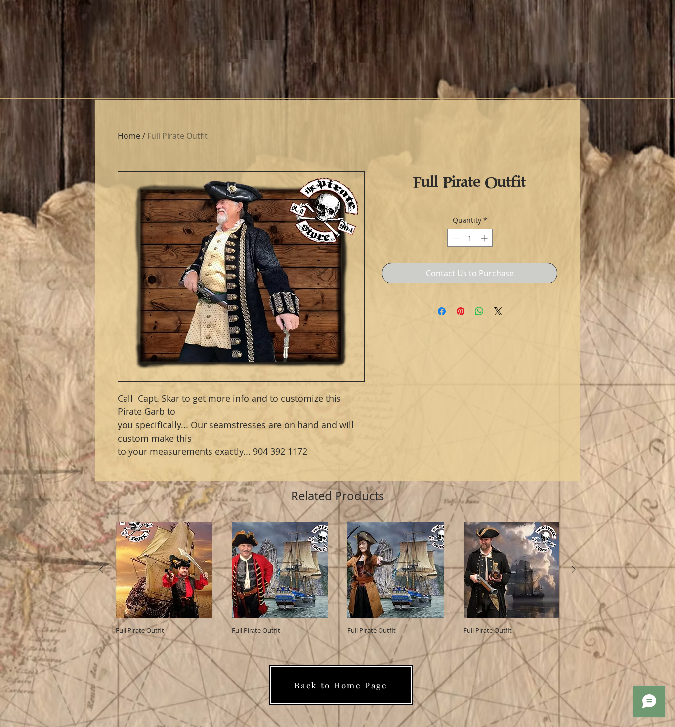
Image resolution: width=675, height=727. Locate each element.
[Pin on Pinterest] (460, 311)
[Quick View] (164, 570)
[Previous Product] (101, 569)
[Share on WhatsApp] (479, 311)
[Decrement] (455, 237)
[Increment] (485, 237)
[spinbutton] (470, 237)
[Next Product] (574, 569)
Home (129, 135)
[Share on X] (498, 311)
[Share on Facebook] (442, 311)
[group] (337, 578)
